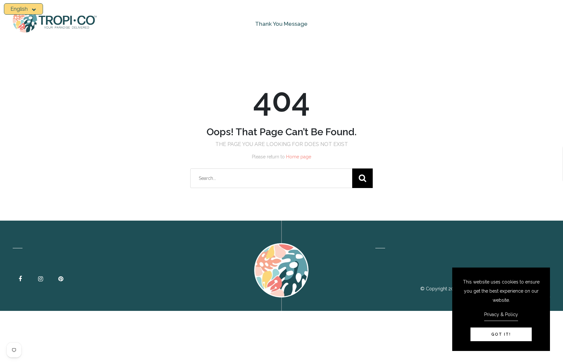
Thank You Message (281, 24)
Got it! (501, 334)
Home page (298, 156)
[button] (23, 9)
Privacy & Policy (501, 314)
